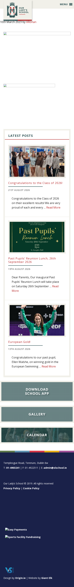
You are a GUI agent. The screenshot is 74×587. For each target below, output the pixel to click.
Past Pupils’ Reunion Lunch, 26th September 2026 (32, 260)
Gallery (37, 414)
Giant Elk (46, 578)
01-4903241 (13, 467)
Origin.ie (20, 578)
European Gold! (19, 342)
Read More (53, 207)
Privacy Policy (11, 488)
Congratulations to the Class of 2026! (35, 183)
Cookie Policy (31, 488)
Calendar (37, 435)
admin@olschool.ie (55, 467)
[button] (64, 4)
